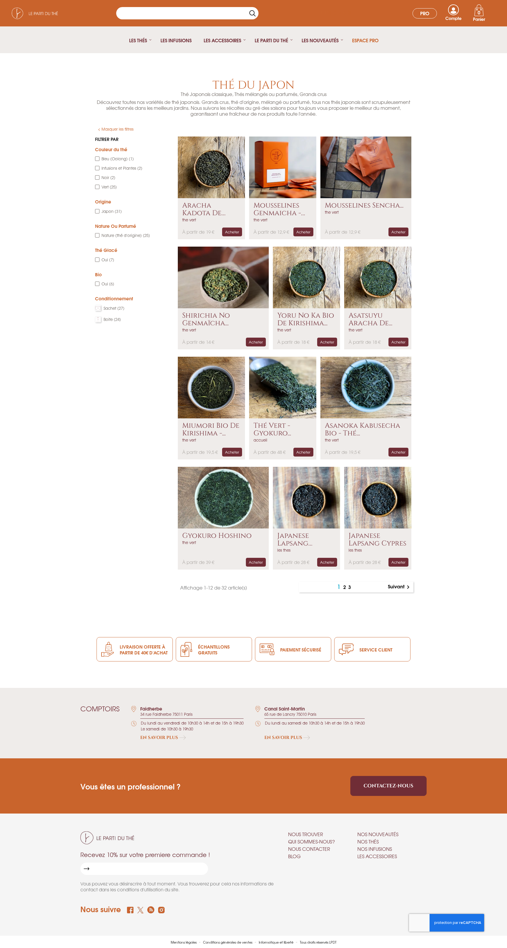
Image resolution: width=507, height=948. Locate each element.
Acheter (232, 232)
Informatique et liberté (276, 942)
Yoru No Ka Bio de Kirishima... (305, 319)
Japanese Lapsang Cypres (377, 540)
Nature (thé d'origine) (126, 235)
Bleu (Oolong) (118, 158)
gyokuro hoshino (217, 536)
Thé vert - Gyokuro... (272, 429)
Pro (424, 13)
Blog (294, 856)
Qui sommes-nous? (311, 841)
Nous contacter (309, 849)
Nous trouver (305, 834)
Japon (112, 211)
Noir (108, 177)
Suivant (400, 587)
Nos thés (368, 841)
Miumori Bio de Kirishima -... (210, 429)
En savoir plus (159, 738)
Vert (109, 187)
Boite (112, 319)
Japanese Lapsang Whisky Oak (298, 540)
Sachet (114, 308)
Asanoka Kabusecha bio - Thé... (362, 429)
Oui (108, 259)
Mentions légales (184, 942)
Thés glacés (335, 13)
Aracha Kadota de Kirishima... (202, 209)
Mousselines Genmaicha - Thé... (277, 209)
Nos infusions (374, 849)
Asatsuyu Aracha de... (370, 319)
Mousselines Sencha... (364, 205)
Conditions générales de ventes (228, 942)
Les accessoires (377, 856)
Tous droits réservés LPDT (318, 942)
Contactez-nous (388, 785)
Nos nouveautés (377, 834)
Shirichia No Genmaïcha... (206, 319)
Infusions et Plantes (122, 168)
